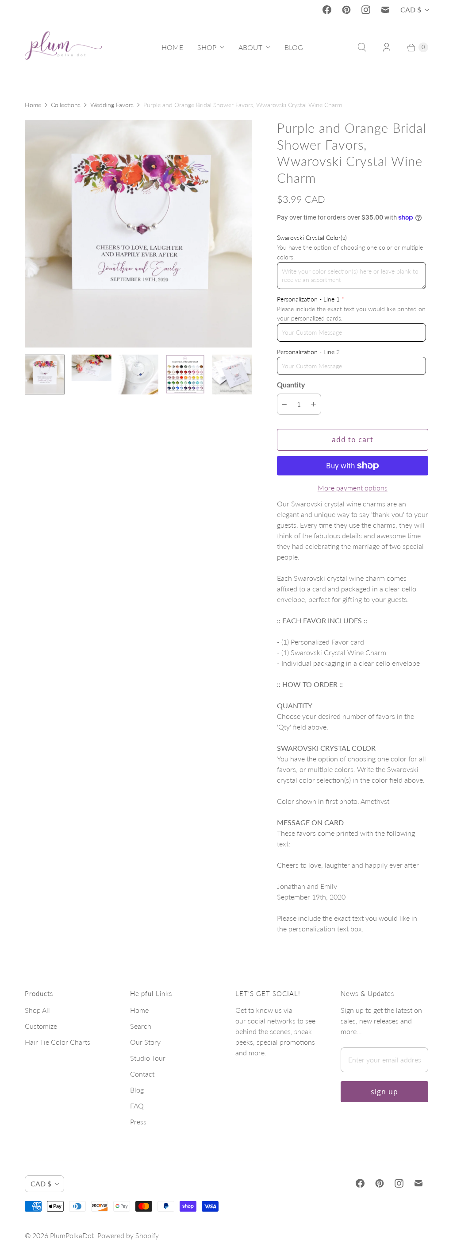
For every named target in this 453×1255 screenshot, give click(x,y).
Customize (41, 1026)
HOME (172, 47)
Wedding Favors (112, 104)
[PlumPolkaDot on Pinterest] (346, 9)
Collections (66, 104)
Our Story (145, 1042)
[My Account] (386, 47)
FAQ (137, 1105)
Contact (142, 1074)
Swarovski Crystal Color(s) (312, 237)
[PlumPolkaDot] (63, 47)
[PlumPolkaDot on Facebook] (327, 9)
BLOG (293, 47)
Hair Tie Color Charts (57, 1042)
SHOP (206, 47)
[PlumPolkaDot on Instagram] (366, 9)
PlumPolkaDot (72, 1235)
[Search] (361, 47)
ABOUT (250, 47)
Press (138, 1121)
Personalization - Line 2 (308, 351)
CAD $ (410, 9)
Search (140, 1026)
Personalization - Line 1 (308, 299)
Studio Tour (147, 1058)
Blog (137, 1089)
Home (33, 104)
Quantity (291, 384)
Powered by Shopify (128, 1235)
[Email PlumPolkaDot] (385, 9)
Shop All (37, 1010)
